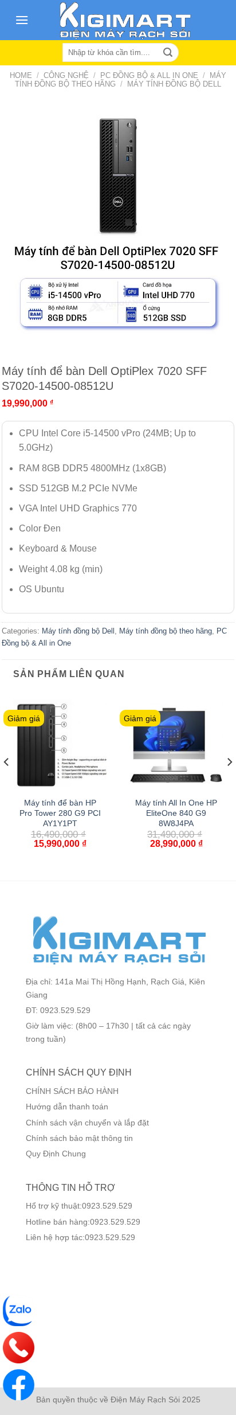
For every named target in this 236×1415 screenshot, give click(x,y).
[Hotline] (18, 1347)
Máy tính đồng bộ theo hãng (165, 631)
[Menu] (22, 20)
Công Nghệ (66, 75)
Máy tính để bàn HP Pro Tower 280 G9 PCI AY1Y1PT (60, 813)
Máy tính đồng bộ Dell (174, 84)
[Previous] (7, 784)
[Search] (168, 52)
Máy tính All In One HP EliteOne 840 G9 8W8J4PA (176, 813)
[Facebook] (18, 1385)
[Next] (229, 784)
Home (21, 75)
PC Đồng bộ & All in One (149, 75)
